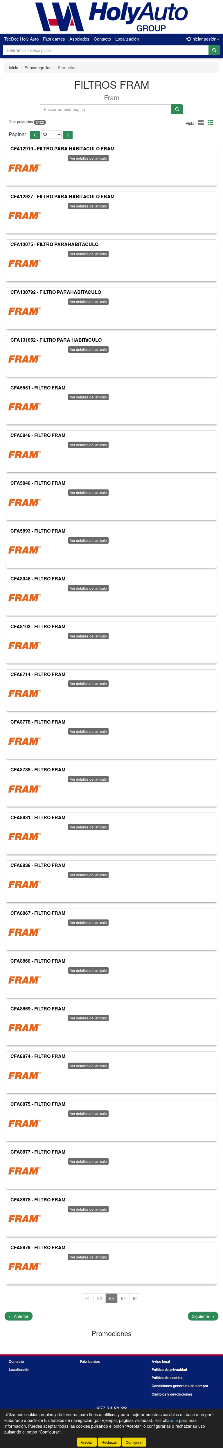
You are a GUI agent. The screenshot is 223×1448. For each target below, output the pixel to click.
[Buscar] (214, 50)
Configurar (134, 1442)
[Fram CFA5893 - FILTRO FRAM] (24, 550)
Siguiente (203, 1316)
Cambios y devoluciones (172, 1394)
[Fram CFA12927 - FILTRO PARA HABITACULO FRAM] (24, 215)
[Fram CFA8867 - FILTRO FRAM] (24, 932)
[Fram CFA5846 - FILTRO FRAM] (24, 454)
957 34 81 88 (111, 1408)
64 (123, 1298)
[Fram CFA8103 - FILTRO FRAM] (24, 645)
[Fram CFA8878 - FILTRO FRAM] (24, 1219)
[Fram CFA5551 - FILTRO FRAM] (24, 406)
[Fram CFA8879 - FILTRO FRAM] (24, 1266)
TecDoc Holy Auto (21, 39)
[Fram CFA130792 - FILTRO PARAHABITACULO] (24, 311)
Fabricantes (54, 39)
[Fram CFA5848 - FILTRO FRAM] (24, 502)
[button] (202, 122)
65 (135, 1298)
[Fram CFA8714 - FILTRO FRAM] (24, 693)
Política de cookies (167, 1377)
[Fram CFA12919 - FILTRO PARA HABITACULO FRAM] (24, 168)
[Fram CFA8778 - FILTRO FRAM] (24, 741)
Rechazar (109, 1442)
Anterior (18, 1316)
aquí (174, 1420)
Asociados (79, 39)
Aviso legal (161, 1361)
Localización (127, 39)
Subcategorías (38, 67)
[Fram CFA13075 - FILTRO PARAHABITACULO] (24, 263)
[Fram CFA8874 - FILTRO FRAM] (24, 1075)
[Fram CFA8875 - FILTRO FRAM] (24, 1123)
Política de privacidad (169, 1369)
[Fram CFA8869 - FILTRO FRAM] (24, 1027)
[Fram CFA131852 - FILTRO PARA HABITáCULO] (24, 359)
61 (87, 1298)
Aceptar (87, 1442)
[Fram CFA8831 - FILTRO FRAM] (24, 836)
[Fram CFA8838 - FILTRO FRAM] (24, 884)
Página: (17, 134)
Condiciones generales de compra (180, 1385)
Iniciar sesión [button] (203, 39)
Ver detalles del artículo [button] (88, 158)
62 (99, 1298)
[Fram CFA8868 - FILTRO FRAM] (24, 980)
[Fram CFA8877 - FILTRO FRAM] (24, 1171)
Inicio (13, 67)
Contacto (102, 39)
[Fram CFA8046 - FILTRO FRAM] (24, 598)
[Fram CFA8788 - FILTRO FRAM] (24, 789)
